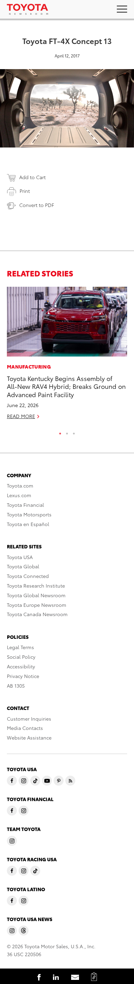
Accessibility (21, 666)
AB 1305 (16, 685)
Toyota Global (23, 566)
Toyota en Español (28, 524)
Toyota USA (20, 557)
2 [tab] (67, 432)
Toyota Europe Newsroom (36, 604)
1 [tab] (60, 432)
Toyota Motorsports (29, 514)
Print (25, 190)
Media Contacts (25, 727)
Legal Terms (20, 647)
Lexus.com (19, 495)
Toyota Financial (25, 504)
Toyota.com (20, 485)
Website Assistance (29, 737)
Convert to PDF (36, 204)
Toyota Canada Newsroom (37, 614)
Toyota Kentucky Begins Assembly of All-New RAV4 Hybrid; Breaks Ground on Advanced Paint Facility (66, 386)
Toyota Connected (28, 575)
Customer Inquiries (29, 718)
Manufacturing (29, 366)
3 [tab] (74, 432)
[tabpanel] (67, 356)
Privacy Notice (23, 676)
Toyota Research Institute (36, 585)
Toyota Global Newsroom (36, 595)
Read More (21, 416)
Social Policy (21, 656)
